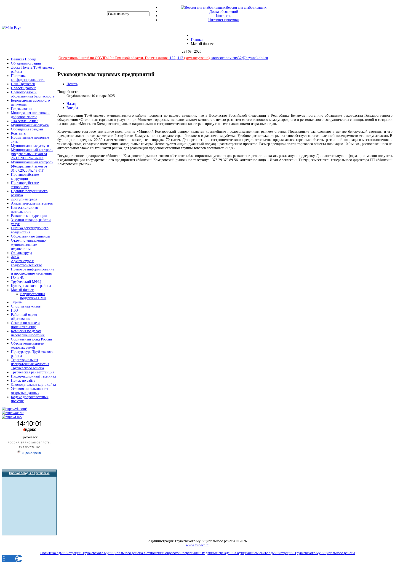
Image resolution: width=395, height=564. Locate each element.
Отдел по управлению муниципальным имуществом (28, 244)
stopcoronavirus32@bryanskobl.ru (239, 58)
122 (172, 58)
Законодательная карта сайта (33, 384)
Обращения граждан (27, 129)
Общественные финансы (30, 236)
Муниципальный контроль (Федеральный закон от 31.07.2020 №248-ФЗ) (32, 166)
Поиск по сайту (23, 380)
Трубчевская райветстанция (32, 372)
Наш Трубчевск (23, 84)
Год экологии (21, 109)
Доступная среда (24, 199)
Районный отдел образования (24, 317)
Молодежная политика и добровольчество (30, 115)
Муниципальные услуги (30, 146)
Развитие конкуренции (29, 216)
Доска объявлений (223, 11)
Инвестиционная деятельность (24, 209)
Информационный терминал (33, 376)
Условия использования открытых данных (29, 391)
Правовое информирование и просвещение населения (32, 271)
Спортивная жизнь (25, 306)
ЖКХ (15, 257)
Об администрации (26, 63)
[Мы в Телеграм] (12, 417)
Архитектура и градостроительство (26, 263)
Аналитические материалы (32, 203)
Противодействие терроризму (25, 185)
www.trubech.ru (197, 545)
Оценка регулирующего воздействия (29, 230)
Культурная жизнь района (31, 286)
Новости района (23, 88)
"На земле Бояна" (24, 121)
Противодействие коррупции (25, 177)
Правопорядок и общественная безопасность (32, 94)
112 (180, 58)
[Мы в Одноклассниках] (13, 413)
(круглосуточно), (197, 58)
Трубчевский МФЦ (26, 281)
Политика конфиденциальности (28, 78)
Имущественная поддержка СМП (33, 296)
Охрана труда (21, 253)
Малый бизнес (22, 290)
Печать (72, 84)
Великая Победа (23, 59)
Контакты (223, 16)
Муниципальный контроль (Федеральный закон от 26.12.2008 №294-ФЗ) (32, 154)
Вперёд (72, 108)
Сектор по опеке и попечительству (25, 325)
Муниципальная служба (30, 125)
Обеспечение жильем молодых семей (27, 345)
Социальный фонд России (31, 339)
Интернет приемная (223, 20)
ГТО (14, 310)
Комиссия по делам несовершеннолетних (28, 333)
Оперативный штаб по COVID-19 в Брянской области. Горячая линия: (114, 58)
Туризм (16, 302)
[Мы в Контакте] (14, 409)
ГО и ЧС (17, 277)
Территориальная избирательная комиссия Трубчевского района (30, 364)
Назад (71, 103)
